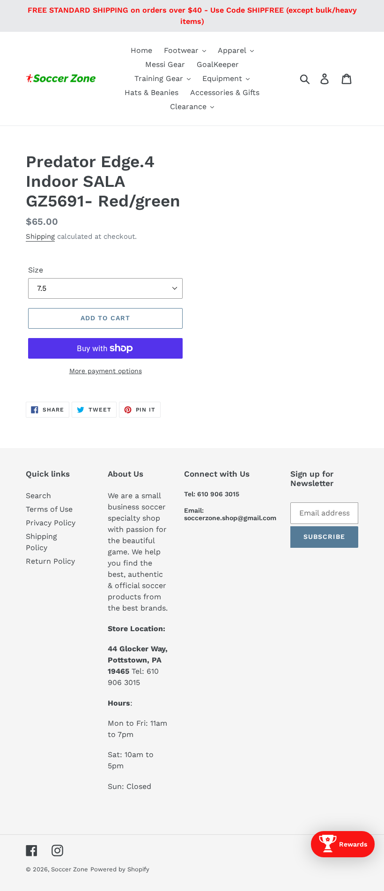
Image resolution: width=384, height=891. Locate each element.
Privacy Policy (50, 522)
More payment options (105, 371)
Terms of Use (49, 509)
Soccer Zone (69, 869)
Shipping (40, 236)
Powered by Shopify (119, 869)
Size (35, 269)
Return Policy (50, 561)
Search (38, 495)
